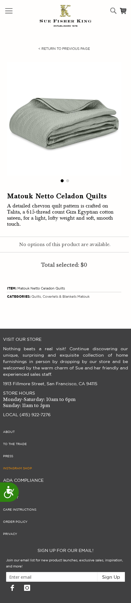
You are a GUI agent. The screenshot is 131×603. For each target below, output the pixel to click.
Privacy (10, 534)
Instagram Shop (17, 468)
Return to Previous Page (64, 48)
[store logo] (53, 16)
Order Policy (15, 521)
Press (8, 456)
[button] (61, 180)
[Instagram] (27, 588)
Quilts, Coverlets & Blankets (53, 296)
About (9, 431)
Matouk (83, 296)
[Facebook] (12, 588)
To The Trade (15, 444)
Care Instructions (19, 509)
